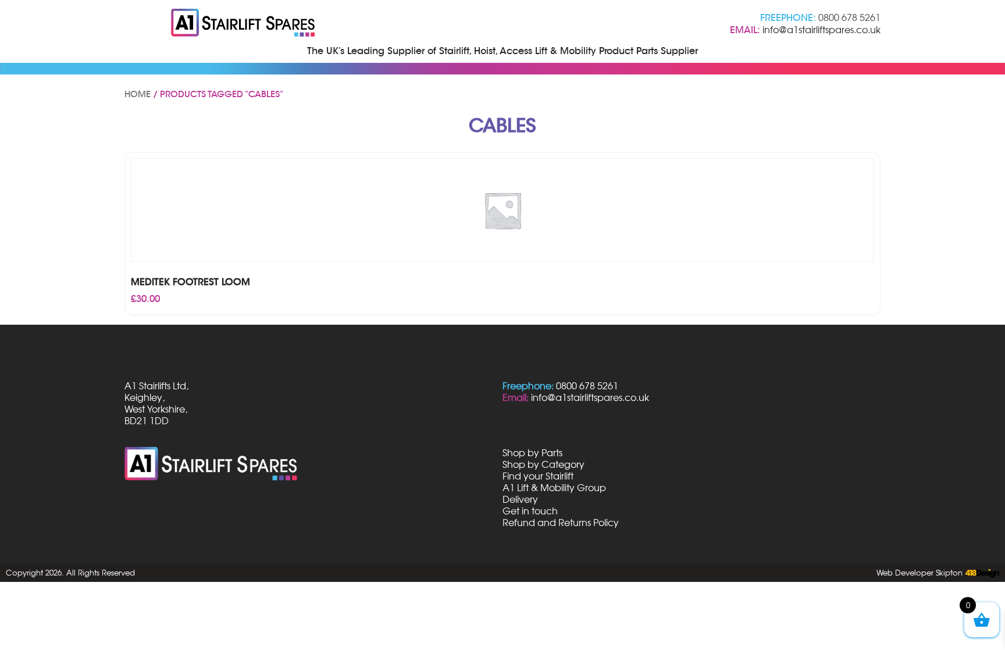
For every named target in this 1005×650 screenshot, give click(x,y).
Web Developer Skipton (919, 572)
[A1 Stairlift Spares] (243, 24)
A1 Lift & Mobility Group (554, 487)
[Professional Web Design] (981, 574)
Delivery (520, 499)
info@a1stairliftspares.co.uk (821, 29)
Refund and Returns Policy (560, 522)
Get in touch (530, 511)
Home (137, 94)
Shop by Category (543, 464)
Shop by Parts (532, 453)
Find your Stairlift (537, 476)
